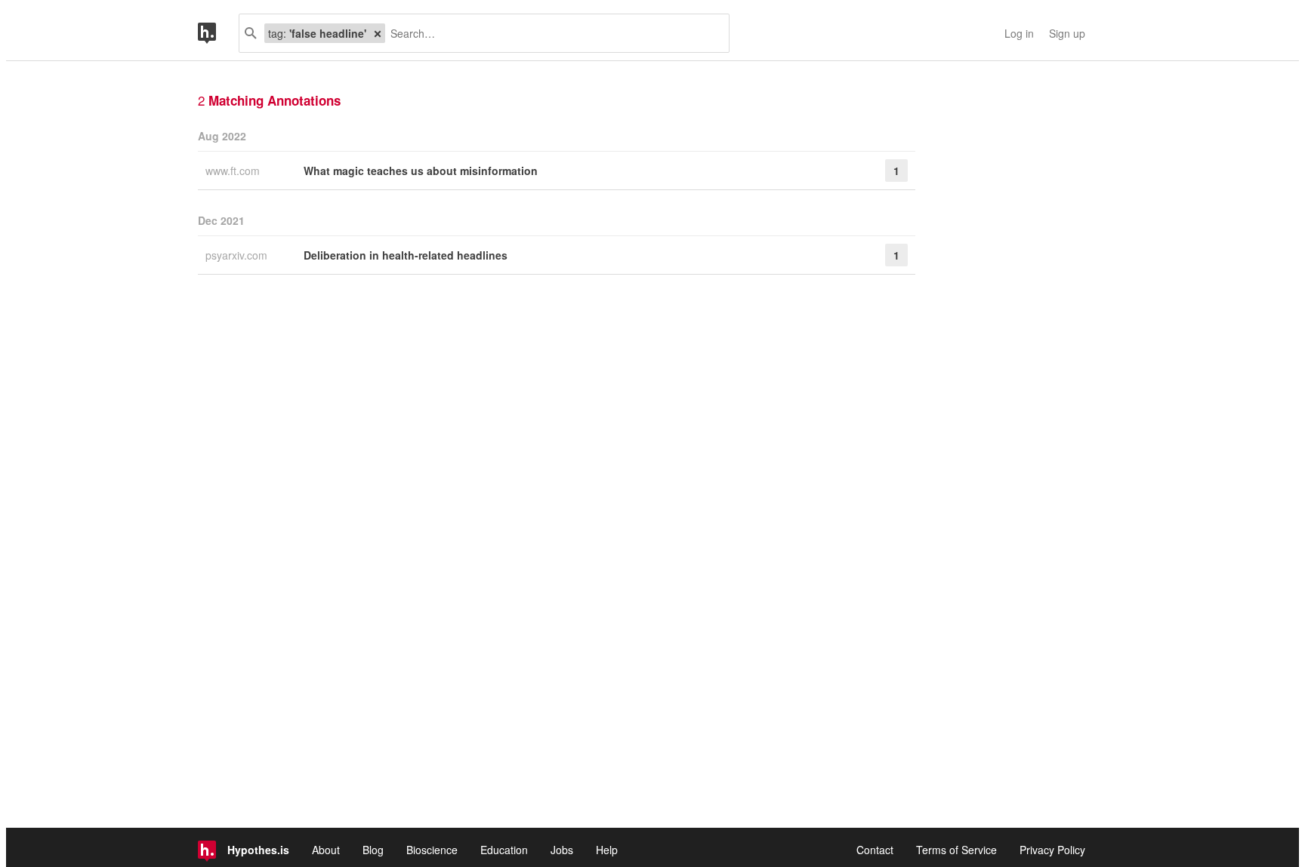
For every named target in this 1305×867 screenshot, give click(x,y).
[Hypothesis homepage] (218, 33)
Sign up (1067, 33)
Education (504, 849)
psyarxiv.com (237, 255)
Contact (874, 849)
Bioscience (432, 849)
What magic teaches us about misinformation (421, 170)
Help (607, 849)
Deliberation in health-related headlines (406, 255)
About (326, 849)
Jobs (562, 849)
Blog (373, 849)
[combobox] (551, 33)
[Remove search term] (377, 33)
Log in (1019, 33)
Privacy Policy (1052, 849)
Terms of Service (956, 849)
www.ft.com (234, 170)
